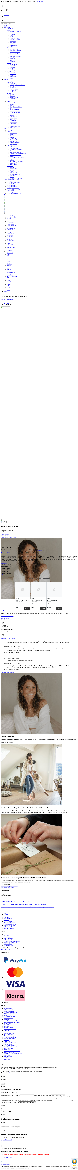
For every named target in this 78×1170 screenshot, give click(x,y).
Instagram (39, 550)
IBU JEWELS (10, 240)
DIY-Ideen (6, 1040)
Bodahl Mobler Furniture (10, 1042)
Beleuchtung (7, 1031)
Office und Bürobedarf (15, 155)
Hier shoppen (39, 1)
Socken (11, 108)
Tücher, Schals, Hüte (15, 112)
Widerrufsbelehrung (8, 938)
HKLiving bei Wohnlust (9, 1045)
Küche (8, 131)
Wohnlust (9, 284)
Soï (7, 270)
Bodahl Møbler (10, 224)
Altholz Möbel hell (11, 185)
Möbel (8, 30)
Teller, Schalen (13, 144)
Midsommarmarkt (8, 1056)
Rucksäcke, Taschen (15, 124)
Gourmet (12, 137)
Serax (8, 268)
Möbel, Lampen (7, 27)
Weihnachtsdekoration (9, 1033)
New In (5, 26)
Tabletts (11, 156)
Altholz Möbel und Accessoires (11, 179)
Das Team (6, 917)
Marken (5, 194)
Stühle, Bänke (13, 76)
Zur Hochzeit (13, 90)
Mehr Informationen (5, 552)
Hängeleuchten (13, 64)
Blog (5, 913)
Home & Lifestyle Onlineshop (11, 1020)
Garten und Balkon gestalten (10, 1037)
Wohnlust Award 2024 (9, 1052)
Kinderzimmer (13, 122)
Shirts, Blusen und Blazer (16, 107)
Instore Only (7, 1049)
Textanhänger (13, 98)
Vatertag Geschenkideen (9, 1038)
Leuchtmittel (13, 65)
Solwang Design (11, 272)
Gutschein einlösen (8, 921)
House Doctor (10, 236)
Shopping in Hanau (8, 1027)
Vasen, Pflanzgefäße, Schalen (17, 161)
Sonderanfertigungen (9, 928)
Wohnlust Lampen (11, 286)
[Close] (1, 1075)
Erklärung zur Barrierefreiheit (11, 942)
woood (8, 287)
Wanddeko (12, 163)
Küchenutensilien (14, 140)
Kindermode (13, 120)
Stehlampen (12, 67)
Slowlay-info (7, 1059)
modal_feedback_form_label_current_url (10, 1095)
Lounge (11, 75)
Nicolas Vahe (10, 259)
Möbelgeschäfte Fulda (9, 1014)
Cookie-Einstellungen (9, 945)
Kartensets (12, 96)
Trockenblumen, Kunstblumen (17, 157)
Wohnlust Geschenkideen (10, 1029)
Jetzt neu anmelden (5, 1164)
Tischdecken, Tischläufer (16, 178)
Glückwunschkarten (14, 97)
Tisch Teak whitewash (15, 56)
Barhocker (12, 34)
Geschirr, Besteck (14, 119)
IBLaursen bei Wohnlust (9, 1016)
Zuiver (8, 290)
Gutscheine (12, 83)
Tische (8, 48)
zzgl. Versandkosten (5, 534)
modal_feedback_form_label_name (42, 1095)
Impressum (6, 935)
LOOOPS (9, 250)
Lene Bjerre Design (11, 247)
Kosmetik (12, 104)
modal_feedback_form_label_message (42, 1100)
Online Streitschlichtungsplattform (12, 941)
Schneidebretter (13, 141)
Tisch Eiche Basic (14, 49)
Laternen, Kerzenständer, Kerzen (18, 153)
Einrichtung (9, 145)
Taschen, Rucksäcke (15, 111)
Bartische (12, 57)
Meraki (8, 255)
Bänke (11, 32)
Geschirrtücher (13, 168)
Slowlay (9, 269)
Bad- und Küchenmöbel (15, 31)
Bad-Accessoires (14, 148)
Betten (11, 35)
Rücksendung (7, 916)
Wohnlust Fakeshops (9, 926)
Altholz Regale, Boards (12, 192)
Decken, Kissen (13, 118)
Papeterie (9, 93)
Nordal (8, 261)
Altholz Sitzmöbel (11, 183)
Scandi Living (7, 1019)
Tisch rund (12, 54)
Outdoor (9, 71)
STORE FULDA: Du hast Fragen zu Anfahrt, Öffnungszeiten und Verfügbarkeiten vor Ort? (25, 904)
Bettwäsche (12, 167)
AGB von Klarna (8, 944)
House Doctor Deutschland (10, 1046)
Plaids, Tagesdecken (15, 172)
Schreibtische (13, 41)
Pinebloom (9, 264)
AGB (5, 934)
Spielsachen (12, 127)
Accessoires (12, 72)
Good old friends (8, 1044)
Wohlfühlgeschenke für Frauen (17, 85)
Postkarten (12, 94)
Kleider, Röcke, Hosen (15, 102)
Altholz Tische (10, 190)
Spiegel (11, 43)
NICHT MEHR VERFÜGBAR (8, 537)
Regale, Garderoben (14, 38)
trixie (8, 277)
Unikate (12, 160)
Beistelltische (13, 74)
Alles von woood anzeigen (7, 299)
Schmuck (12, 105)
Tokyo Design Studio (12, 276)
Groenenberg (10, 229)
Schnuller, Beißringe (15, 126)
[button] (39, 611)
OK (1, 1140)
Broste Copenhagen (11, 225)
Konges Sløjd (10, 244)
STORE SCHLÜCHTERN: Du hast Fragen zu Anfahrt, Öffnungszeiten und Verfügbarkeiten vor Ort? (27, 907)
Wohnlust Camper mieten (10, 925)
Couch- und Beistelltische (16, 37)
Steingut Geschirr (8, 1008)
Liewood (9, 248)
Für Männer (12, 87)
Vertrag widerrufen (5, 949)
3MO (9, 1072)
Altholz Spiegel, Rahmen (13, 188)
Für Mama (12, 86)
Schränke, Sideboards (15, 39)
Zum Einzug (13, 91)
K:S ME (9, 243)
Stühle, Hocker (13, 45)
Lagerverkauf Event (8, 1048)
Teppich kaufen (7, 1023)
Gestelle (12, 60)
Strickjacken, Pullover (15, 109)
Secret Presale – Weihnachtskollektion (13, 1053)
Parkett (11, 46)
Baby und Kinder (14, 89)
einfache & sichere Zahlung (7, 887)
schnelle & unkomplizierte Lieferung (9, 886)
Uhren (11, 159)
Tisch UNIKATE (14, 53)
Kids (8, 113)
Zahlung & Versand (8, 918)
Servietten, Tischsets (15, 142)
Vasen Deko (7, 1025)
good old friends (11, 228)
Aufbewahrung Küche (9, 1011)
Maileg (8, 254)
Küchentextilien (13, 138)
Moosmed (9, 257)
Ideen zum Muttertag (9, 1035)
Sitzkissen (12, 175)
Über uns (6, 914)
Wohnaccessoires (8, 129)
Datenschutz (7, 937)
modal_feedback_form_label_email (9, 1100)
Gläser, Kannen (13, 135)
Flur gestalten (7, 1026)
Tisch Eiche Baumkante (15, 50)
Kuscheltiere (13, 123)
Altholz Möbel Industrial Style (14, 193)
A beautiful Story (11, 215)
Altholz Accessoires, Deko (13, 182)
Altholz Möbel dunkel (12, 186)
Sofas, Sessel (13, 42)
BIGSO (8, 221)
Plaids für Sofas (7, 1015)
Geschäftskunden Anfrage (10, 924)
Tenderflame (10, 275)
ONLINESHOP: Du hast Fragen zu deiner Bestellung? (15, 901)
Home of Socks (10, 233)
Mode (8, 101)
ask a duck (9, 218)
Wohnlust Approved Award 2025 (12, 1051)
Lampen (9, 63)
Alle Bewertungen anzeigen (7, 672)
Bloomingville (10, 222)
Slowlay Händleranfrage (9, 922)
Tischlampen (13, 68)
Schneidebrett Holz (8, 1018)
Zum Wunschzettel (7, 1140)
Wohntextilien (10, 166)
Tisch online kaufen (8, 1034)
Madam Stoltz (10, 253)
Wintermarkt (7, 1055)
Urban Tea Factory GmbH (13, 281)
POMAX (9, 265)
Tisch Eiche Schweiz (15, 52)
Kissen (11, 171)
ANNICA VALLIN (11, 217)
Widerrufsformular (8, 939)
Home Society (10, 235)
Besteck (12, 134)
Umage (8, 280)
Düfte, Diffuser (13, 164)
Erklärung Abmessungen (6, 574)
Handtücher (12, 170)
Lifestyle (6, 79)
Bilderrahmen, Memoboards (16, 149)
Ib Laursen (9, 239)
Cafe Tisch (12, 59)
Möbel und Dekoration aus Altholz (12, 1022)
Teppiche (12, 177)
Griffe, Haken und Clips (15, 152)
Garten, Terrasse (14, 151)
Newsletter (6, 920)
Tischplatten (13, 61)
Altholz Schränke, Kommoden (14, 189)
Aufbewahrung (13, 116)
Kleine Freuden (13, 100)
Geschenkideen (10, 82)
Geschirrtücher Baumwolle (10, 1012)
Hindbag (9, 232)
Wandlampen (13, 69)
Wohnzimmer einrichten (9, 1009)
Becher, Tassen (13, 133)
